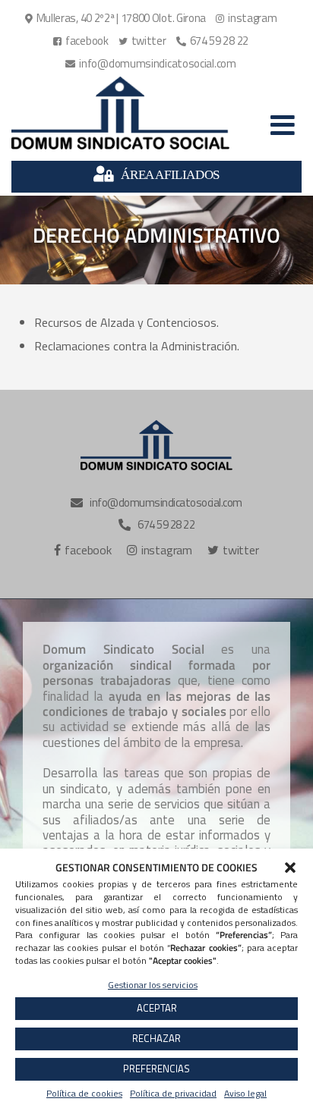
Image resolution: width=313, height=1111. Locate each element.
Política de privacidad (173, 1093)
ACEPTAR (157, 1007)
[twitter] (144, 41)
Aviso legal (245, 1093)
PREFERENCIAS (156, 1068)
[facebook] (82, 41)
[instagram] (248, 18)
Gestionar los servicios (153, 985)
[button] (290, 867)
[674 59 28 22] (214, 41)
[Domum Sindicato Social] (120, 113)
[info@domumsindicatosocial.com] (152, 63)
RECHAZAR (156, 1038)
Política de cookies (84, 1093)
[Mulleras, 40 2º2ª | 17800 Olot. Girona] (117, 18)
